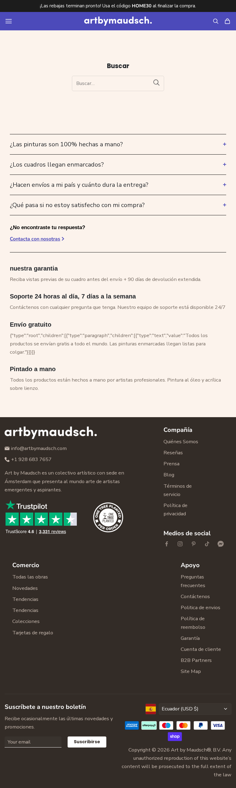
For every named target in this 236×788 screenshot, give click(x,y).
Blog (168, 474)
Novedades (25, 588)
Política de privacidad (175, 509)
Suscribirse (87, 742)
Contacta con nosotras (35, 239)
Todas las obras (30, 576)
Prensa (171, 463)
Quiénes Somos (180, 441)
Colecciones (26, 621)
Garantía (190, 638)
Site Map (191, 671)
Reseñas (173, 452)
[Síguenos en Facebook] (166, 544)
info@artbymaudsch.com (39, 448)
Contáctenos (195, 596)
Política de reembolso (193, 622)
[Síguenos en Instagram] (180, 544)
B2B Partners (196, 660)
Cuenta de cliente (201, 649)
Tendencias (25, 599)
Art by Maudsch (189, 749)
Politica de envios (200, 607)
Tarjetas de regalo (32, 632)
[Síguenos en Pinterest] (194, 544)
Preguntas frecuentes (193, 581)
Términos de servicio (177, 490)
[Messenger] (221, 544)
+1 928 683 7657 (31, 459)
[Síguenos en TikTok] (207, 544)
